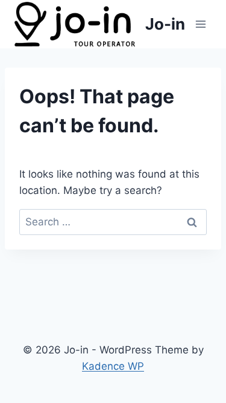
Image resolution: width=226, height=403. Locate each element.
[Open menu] (200, 24)
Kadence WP (113, 366)
